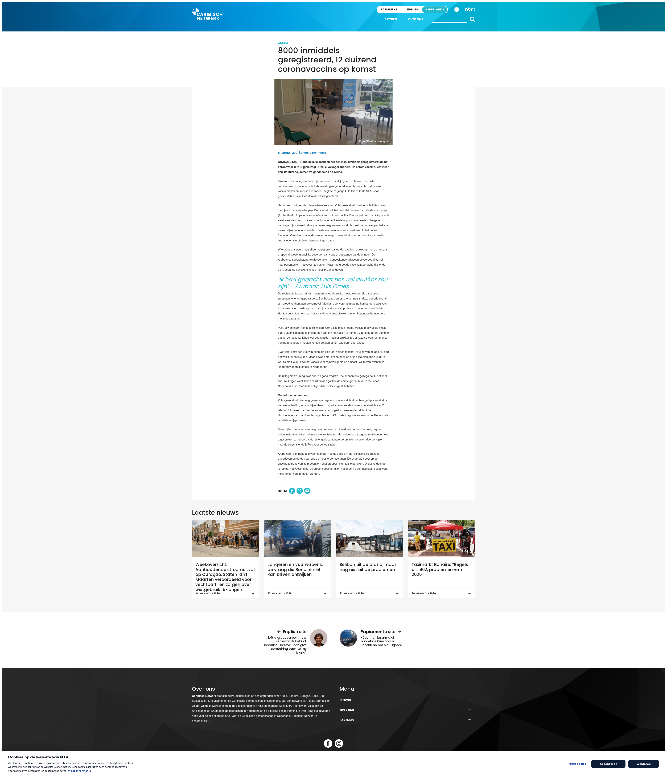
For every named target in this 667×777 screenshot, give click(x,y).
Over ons (415, 19)
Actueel (391, 19)
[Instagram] (339, 743)
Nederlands (434, 9)
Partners (347, 720)
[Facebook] (328, 743)
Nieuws (345, 700)
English (412, 9)
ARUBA (283, 43)
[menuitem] (391, 19)
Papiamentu (390, 9)
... (211, 721)
